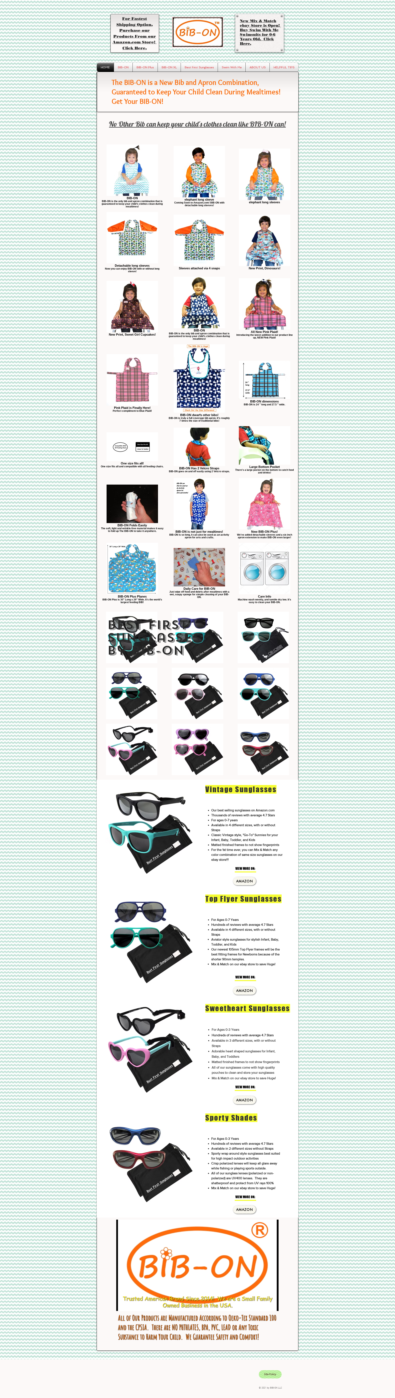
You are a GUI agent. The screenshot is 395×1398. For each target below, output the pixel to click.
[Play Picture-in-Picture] (266, 1305)
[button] (249, 868)
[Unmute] (128, 1305)
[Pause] (121, 1305)
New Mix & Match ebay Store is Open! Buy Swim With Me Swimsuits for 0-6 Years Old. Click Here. (260, 32)
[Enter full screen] (273, 1305)
